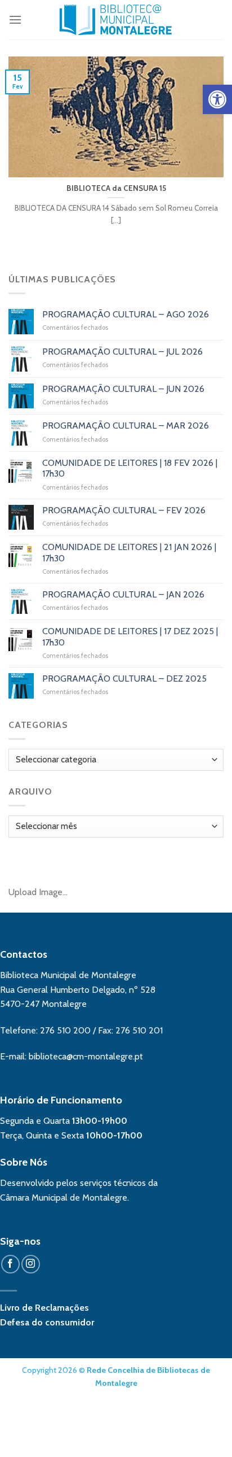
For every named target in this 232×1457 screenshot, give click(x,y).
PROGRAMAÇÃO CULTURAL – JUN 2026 (123, 388)
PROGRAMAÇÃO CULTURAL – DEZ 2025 (124, 678)
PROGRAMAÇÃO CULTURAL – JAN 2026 (123, 594)
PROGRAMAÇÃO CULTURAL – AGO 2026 (125, 314)
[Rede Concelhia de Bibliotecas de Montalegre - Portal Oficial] (116, 20)
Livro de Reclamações (44, 1307)
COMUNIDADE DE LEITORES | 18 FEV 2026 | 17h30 (129, 468)
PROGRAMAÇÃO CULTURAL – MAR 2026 (125, 425)
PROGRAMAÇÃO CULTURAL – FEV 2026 (124, 510)
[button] (217, 99)
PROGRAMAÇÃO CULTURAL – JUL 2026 (122, 351)
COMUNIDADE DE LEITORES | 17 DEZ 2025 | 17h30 (130, 636)
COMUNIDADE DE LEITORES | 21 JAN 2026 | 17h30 (129, 552)
